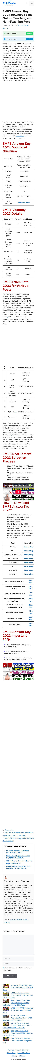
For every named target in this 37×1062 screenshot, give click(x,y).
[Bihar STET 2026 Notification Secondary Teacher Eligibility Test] (6, 1039)
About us (11, 1050)
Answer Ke (28, 555)
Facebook (7, 922)
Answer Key (28, 547)
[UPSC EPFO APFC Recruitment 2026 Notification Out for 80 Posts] (6, 1009)
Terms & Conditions (24, 1053)
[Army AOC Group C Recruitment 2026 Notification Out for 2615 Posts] (6, 986)
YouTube (19, 919)
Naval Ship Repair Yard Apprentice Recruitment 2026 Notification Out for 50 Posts (17, 1018)
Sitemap (14, 1056)
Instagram (13, 919)
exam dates (20, 136)
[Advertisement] (18, 102)
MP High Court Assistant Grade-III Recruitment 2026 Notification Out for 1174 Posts (17, 1025)
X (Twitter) (26, 919)
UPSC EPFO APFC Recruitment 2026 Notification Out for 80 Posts (18, 1010)
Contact (18, 1050)
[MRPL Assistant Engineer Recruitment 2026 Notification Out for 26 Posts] (6, 994)
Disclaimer (25, 1050)
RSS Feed (22, 1056)
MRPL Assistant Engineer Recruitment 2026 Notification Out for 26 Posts (18, 995)
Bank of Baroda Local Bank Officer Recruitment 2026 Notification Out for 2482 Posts (16, 1003)
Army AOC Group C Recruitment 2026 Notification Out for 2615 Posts (18, 987)
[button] (26, 3)
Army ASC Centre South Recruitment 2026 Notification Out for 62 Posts (18, 1033)
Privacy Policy (11, 1053)
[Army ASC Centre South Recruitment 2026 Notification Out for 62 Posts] (6, 1032)
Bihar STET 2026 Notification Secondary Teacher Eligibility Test (17, 1040)
